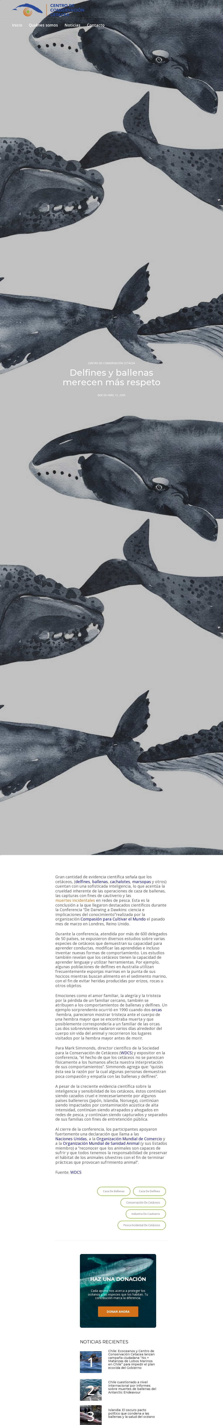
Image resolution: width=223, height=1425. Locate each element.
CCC (100, 395)
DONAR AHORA (118, 1311)
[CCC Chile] (48, 9)
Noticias (72, 25)
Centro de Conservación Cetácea (111, 363)
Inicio (17, 25)
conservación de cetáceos (143, 1202)
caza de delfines (149, 1191)
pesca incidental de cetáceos (141, 1225)
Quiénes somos (43, 25)
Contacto (96, 25)
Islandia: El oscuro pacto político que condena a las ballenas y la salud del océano (131, 1413)
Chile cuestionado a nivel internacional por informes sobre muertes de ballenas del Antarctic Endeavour (132, 1387)
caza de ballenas (114, 1191)
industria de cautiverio (146, 1214)
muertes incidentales (75, 900)
